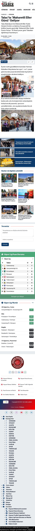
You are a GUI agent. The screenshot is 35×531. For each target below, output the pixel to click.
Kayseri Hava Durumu (26, 378)
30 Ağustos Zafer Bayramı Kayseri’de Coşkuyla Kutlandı (7, 185)
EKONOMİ (27, 10)
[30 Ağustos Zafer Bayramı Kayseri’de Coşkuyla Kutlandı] (9, 178)
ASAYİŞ (19, 10)
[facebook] (6, 412)
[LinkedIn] (19, 372)
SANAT (11, 431)
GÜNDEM (4, 10)
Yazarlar (9, 489)
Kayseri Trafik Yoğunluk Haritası (25, 385)
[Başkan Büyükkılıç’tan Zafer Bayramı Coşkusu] (9, 193)
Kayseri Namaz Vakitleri (9, 384)
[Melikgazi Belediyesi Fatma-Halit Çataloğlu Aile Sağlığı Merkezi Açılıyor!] (26, 209)
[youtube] (21, 412)
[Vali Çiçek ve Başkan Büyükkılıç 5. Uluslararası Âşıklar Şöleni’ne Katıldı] (9, 209)
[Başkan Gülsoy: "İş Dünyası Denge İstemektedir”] (26, 193)
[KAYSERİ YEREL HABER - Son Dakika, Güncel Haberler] (7, 3)
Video (8, 487)
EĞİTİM (11, 436)
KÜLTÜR (11, 429)
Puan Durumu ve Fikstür (9, 390)
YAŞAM (11, 451)
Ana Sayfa (9, 416)
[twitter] (11, 412)
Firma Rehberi (10, 491)
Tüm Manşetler (24, 390)
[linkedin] (31, 412)
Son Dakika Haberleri (8, 394)
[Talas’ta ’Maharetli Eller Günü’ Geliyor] (17, 49)
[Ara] (30, 4)
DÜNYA (11, 434)
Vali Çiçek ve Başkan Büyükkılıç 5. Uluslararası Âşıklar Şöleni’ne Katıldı (8, 217)
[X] (13, 372)
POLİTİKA (12, 442)
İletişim (11, 453)
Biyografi (9, 498)
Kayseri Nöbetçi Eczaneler (6, 379)
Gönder (5, 244)
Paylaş (5, 61)
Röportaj (9, 496)
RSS (6, 402)
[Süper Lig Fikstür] (33, 303)
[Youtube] (22, 372)
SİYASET (12, 10)
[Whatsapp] (25, 372)
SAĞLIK (11, 444)
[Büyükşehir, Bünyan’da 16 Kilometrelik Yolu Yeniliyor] (26, 178)
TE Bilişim (21, 407)
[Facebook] (9, 372)
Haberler (3, 14)
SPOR (11, 446)
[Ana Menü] (32, 4)
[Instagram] (16, 372)
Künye (8, 502)
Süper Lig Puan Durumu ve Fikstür (20, 517)
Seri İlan (8, 494)
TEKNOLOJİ (13, 448)
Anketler (9, 500)
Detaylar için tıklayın (17, 296)
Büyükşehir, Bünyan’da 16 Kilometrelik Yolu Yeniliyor (25, 185)
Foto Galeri (10, 485)
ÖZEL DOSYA (13, 440)
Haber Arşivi (23, 394)
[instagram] (16, 412)
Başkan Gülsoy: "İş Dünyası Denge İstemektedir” (23, 201)
